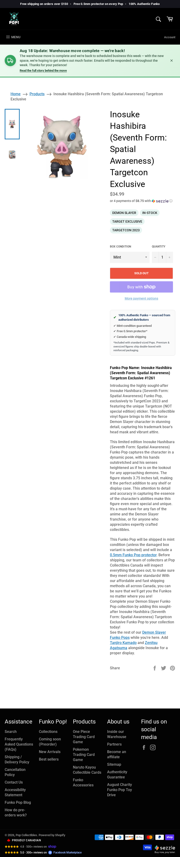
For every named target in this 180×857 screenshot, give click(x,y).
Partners (114, 744)
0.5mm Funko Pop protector (133, 555)
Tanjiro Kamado (123, 642)
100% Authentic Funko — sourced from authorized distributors (141, 317)
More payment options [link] (141, 298)
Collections (48, 731)
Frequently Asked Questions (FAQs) (19, 744)
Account (169, 37)
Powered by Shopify (52, 835)
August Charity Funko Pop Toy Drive (119, 789)
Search (11, 731)
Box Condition (120, 246)
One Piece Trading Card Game (84, 736)
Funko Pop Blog (18, 802)
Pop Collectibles (26, 835)
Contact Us (14, 782)
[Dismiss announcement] (171, 60)
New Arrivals (49, 752)
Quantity (158, 246)
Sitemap (114, 764)
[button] (142, 201)
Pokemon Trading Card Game (84, 754)
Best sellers (49, 759)
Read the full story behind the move (43, 70)
